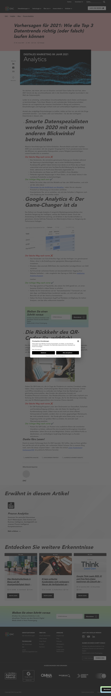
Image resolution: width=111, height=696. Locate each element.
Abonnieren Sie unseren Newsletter (93, 689)
